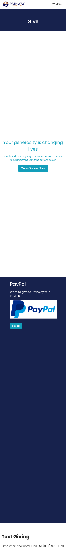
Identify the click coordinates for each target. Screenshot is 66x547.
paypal (16, 325)
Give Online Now (33, 168)
